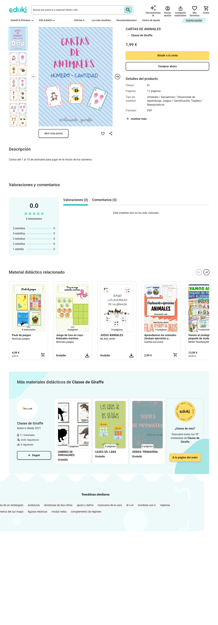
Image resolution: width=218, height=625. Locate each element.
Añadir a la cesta (167, 55)
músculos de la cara (110, 505)
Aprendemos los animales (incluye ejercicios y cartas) (160, 337)
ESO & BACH (45, 20)
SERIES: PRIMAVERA (145, 451)
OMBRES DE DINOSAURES (66, 453)
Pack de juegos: (22, 335)
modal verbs (59, 511)
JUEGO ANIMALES (111, 335)
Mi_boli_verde (107, 338)
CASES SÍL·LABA (105, 451)
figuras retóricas (37, 511)
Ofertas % (79, 20)
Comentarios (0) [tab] (104, 200)
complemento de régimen (86, 511)
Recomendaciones (126, 20)
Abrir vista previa (53, 133)
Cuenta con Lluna (153, 342)
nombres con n (147, 505)
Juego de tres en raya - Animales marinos (70, 337)
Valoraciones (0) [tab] (75, 200)
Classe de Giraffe (141, 35)
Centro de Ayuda (151, 20)
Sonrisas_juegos (21, 338)
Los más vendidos (101, 20)
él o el (129, 505)
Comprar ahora (167, 66)
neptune (165, 505)
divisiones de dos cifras (58, 505)
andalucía (34, 505)
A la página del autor (185, 457)
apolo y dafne (85, 505)
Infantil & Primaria (21, 20)
